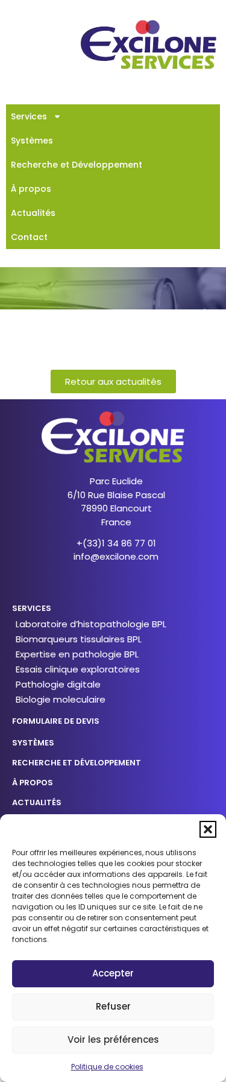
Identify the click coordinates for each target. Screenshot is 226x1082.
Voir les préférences (113, 1039)
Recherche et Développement (76, 165)
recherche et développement (76, 762)
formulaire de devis (55, 721)
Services (29, 116)
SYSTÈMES (33, 742)
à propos (32, 782)
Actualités (33, 213)
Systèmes (32, 140)
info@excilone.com (116, 556)
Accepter (113, 973)
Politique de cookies (107, 1066)
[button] (208, 829)
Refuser (113, 1006)
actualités (36, 802)
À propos (31, 189)
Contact (29, 237)
